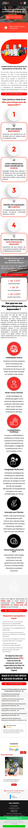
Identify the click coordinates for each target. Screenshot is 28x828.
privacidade (15, 823)
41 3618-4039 (14, 806)
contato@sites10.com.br (14, 808)
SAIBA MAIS (14, 784)
